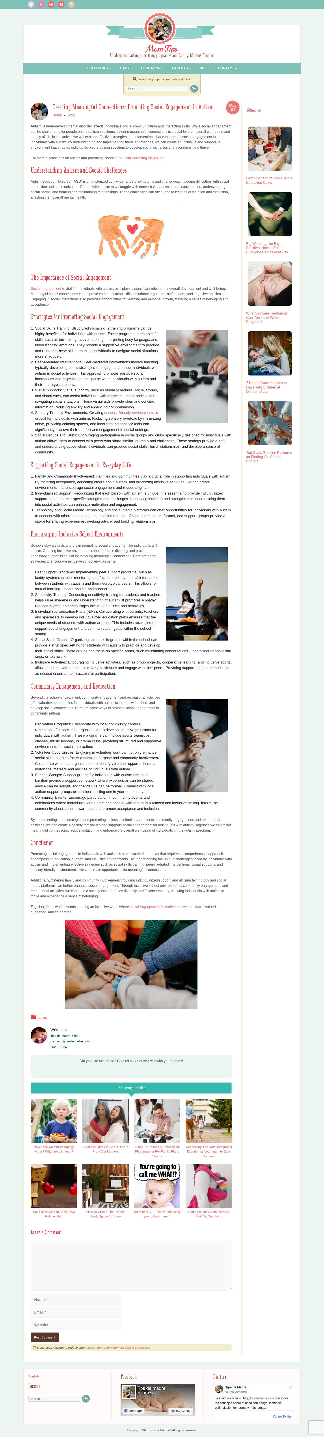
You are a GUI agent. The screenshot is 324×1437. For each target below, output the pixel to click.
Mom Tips (162, 49)
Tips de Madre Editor (65, 1035)
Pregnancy (98, 68)
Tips (203, 68)
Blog (71, 115)
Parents (180, 68)
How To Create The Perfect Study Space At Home (106, 1214)
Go (194, 88)
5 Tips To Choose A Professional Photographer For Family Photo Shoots (157, 1151)
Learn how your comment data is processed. (119, 1347)
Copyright (133, 1430)
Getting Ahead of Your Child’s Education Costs (269, 180)
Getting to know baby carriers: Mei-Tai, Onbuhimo (209, 1214)
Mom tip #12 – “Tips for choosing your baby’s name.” (157, 1214)
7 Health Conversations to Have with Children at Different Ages (266, 387)
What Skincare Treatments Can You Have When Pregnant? (266, 317)
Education (151, 68)
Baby (125, 68)
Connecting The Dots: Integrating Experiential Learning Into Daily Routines (209, 1151)
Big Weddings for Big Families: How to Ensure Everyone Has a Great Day (267, 248)
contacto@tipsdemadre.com (70, 1041)
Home (57, 115)
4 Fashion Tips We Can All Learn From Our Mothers (105, 1149)
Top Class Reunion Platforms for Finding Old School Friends (269, 457)
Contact (226, 68)
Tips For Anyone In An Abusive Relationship (54, 1214)
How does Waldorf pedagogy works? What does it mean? (54, 1149)
